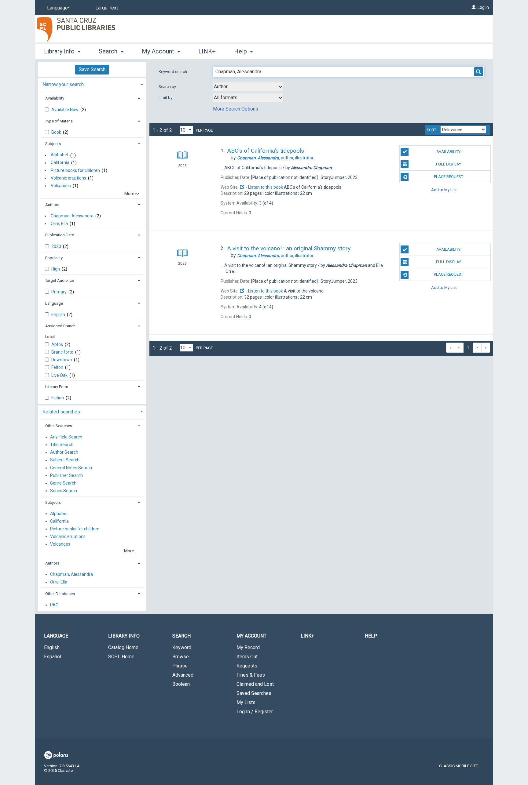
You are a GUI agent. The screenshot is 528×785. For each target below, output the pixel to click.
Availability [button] (54, 98)
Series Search (63, 490)
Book (56, 132)
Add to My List (444, 189)
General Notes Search (71, 467)
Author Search (64, 452)
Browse (180, 657)
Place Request (448, 176)
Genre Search (63, 483)
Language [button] (54, 303)
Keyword (181, 647)
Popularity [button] (54, 258)
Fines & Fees (251, 675)
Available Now (65, 109)
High (56, 269)
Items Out (247, 657)
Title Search (61, 444)
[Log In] (473, 7)
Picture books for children (75, 170)
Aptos (57, 344)
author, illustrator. (275, 157)
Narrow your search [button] (63, 84)
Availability (448, 151)
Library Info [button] (60, 51)
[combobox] (248, 86)
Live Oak (59, 375)
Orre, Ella (59, 223)
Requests (247, 666)
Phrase (180, 666)
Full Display (448, 164)
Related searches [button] (61, 412)
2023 (56, 246)
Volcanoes (61, 185)
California (60, 162)
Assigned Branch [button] (60, 326)
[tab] (92, 84)
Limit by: (166, 97)
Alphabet (59, 155)
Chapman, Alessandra (72, 215)
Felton (57, 367)
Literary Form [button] (56, 386)
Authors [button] (52, 204)
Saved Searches (254, 693)
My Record (248, 647)
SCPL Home (121, 657)
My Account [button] (159, 51)
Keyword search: (174, 71)
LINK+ (207, 51)
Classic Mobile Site (458, 766)
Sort (431, 130)
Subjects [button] (53, 143)
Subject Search (64, 460)
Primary (59, 291)
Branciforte (62, 352)
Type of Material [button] (59, 121)
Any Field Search (66, 436)
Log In (483, 7)
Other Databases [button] (60, 593)
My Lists (246, 702)
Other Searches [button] (58, 425)
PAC (54, 604)
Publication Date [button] (59, 235)
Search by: (168, 86)
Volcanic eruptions (68, 178)
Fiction (58, 397)
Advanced (182, 675)
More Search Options (235, 109)
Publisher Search (66, 475)
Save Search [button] (92, 69)
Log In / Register (255, 711)
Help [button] (241, 51)
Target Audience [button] (59, 280)
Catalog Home (123, 647)
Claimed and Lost (255, 684)
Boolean (181, 684)
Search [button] (109, 51)
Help (371, 636)
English (58, 314)
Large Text (106, 8)
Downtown (62, 359)
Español (52, 657)
